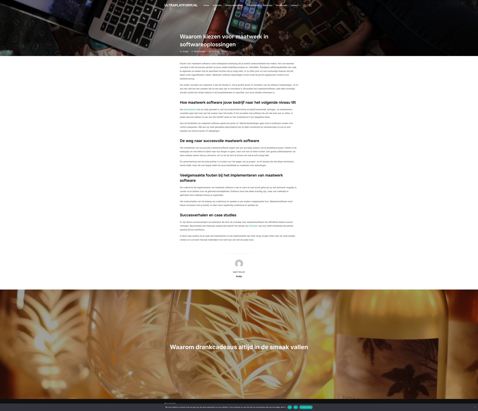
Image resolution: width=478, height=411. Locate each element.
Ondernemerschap (234, 5)
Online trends (252, 5)
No (296, 407)
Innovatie (217, 5)
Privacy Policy (305, 407)
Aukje (185, 51)
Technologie (281, 5)
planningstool (190, 109)
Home (206, 5)
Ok (290, 407)
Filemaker (253, 226)
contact (294, 5)
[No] (475, 407)
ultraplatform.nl (181, 5)
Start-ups (267, 5)
